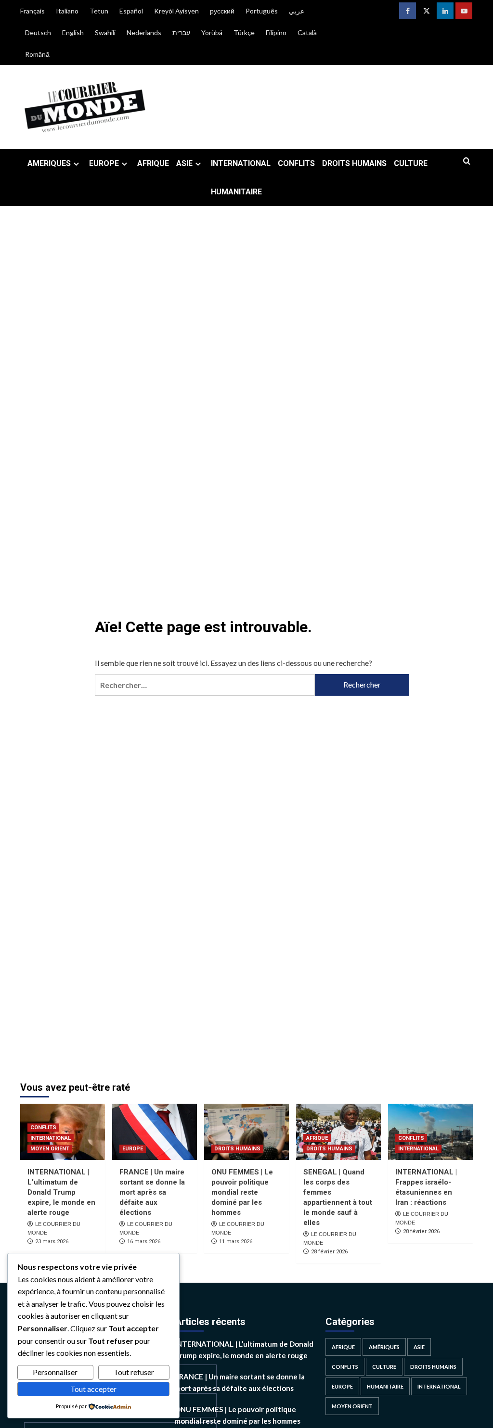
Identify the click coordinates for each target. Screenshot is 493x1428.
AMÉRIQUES (384, 1347)
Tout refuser (134, 1372)
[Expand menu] (76, 164)
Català (307, 32)
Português (262, 11)
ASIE (184, 163)
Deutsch (38, 32)
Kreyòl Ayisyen (176, 11)
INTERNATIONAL (241, 163)
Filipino (276, 32)
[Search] (467, 161)
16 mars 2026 (143, 1241)
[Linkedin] (445, 10)
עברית (181, 32)
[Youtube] (463, 10)
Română (37, 54)
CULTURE (411, 163)
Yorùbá (211, 32)
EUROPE (104, 163)
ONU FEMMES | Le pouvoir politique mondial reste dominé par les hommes (242, 1192)
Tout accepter (93, 1388)
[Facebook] (407, 10)
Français (32, 11)
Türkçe (244, 32)
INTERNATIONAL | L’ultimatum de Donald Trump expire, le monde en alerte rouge (61, 1192)
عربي (296, 11)
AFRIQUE (153, 163)
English (73, 32)
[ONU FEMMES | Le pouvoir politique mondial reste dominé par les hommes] (246, 1132)
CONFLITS (296, 163)
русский (222, 11)
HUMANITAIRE (236, 191)
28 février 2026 (329, 1252)
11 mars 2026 (235, 1241)
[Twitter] (426, 10)
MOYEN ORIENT (49, 1149)
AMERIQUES (49, 163)
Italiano (67, 11)
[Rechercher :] (205, 685)
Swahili (105, 32)
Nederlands (144, 32)
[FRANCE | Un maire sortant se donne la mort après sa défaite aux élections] (154, 1132)
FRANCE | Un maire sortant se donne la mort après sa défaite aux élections (152, 1192)
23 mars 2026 (51, 1241)
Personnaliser (55, 1372)
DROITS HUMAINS (354, 163)
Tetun (99, 11)
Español (131, 11)
